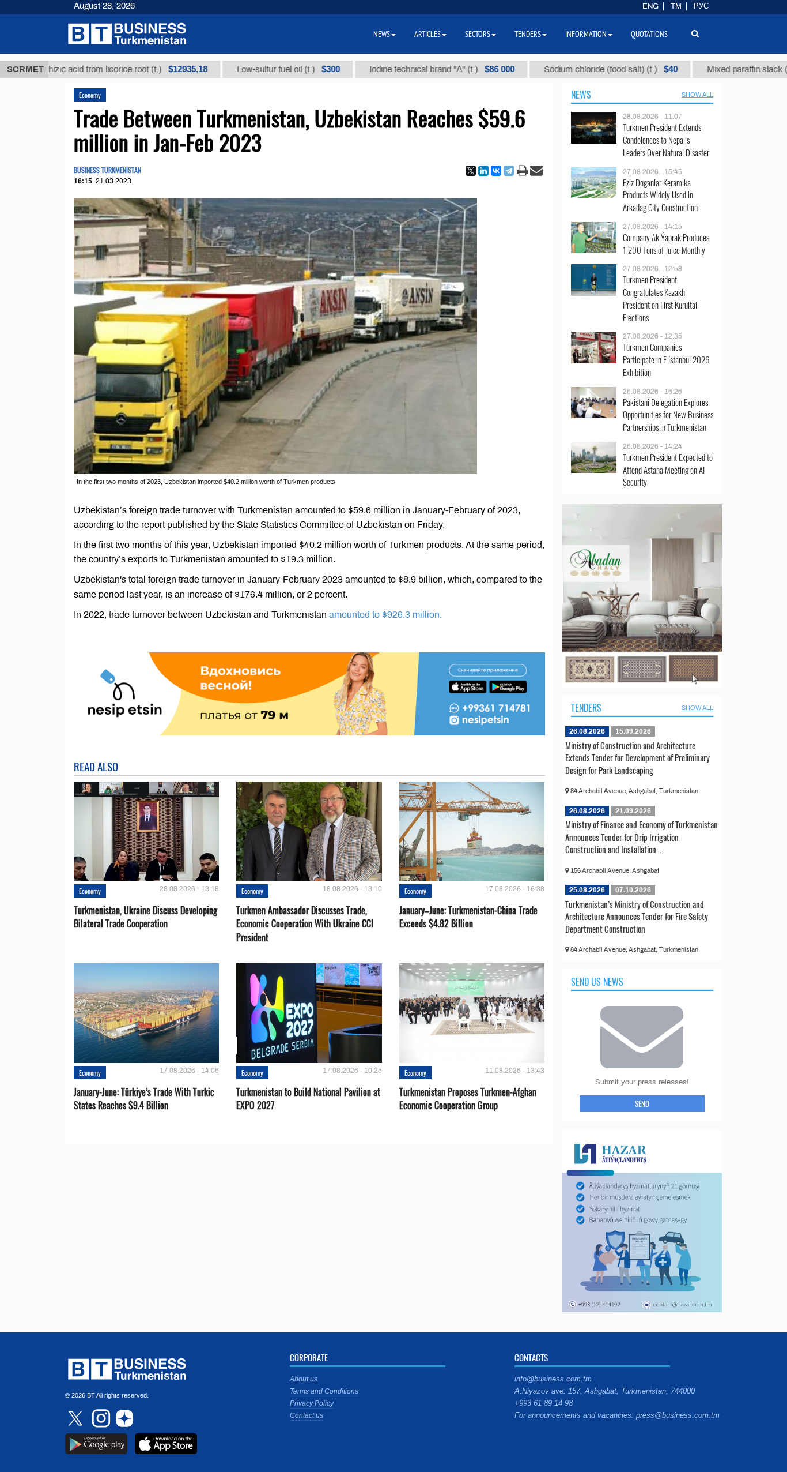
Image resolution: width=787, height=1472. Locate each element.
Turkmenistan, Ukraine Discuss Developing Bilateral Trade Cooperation (145, 917)
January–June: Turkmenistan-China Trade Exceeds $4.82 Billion (468, 917)
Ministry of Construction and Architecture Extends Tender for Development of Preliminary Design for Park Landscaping (637, 757)
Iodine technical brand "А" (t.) (383, 69)
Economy (90, 95)
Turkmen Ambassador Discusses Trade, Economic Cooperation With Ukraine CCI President (304, 924)
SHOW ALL (697, 94)
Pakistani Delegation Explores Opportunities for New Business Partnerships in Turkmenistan (668, 415)
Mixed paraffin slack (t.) (707, 69)
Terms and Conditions (324, 1391)
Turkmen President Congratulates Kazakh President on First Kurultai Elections (660, 298)
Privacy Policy (312, 1403)
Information (586, 34)
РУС (701, 6)
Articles (427, 34)
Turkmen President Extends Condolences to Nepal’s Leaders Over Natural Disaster (666, 140)
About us (303, 1379)
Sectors (477, 34)
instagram (99, 1418)
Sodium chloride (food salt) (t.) (552, 69)
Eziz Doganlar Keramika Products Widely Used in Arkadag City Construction (660, 195)
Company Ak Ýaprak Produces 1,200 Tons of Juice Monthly (666, 243)
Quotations (649, 34)
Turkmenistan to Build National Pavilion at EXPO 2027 (308, 1099)
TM (676, 6)
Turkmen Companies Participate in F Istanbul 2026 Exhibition (666, 359)
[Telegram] (509, 171)
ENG (650, 6)
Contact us (306, 1415)
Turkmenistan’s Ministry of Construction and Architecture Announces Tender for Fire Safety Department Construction (636, 916)
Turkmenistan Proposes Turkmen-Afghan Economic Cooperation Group (467, 1099)
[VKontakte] (496, 171)
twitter (76, 1418)
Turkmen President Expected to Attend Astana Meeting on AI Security (668, 470)
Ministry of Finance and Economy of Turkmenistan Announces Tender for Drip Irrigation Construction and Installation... (641, 836)
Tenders (586, 708)
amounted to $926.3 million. (385, 614)
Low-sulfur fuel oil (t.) (230, 69)
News (581, 95)
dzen (122, 1418)
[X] (471, 171)
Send (642, 1103)
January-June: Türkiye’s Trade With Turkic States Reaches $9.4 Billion (144, 1099)
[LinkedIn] (483, 171)
